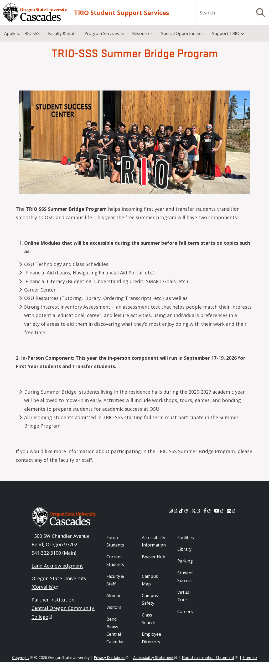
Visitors (113, 607)
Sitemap (249, 657)
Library (184, 549)
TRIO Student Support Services (121, 12)
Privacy (109, 657)
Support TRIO (225, 33)
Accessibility (153, 657)
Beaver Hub (153, 557)
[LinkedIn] (231, 511)
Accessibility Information (154, 541)
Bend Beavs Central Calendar (115, 630)
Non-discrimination (208, 657)
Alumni (113, 595)
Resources (142, 33)
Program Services (101, 33)
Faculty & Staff (62, 33)
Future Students (115, 541)
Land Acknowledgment (57, 566)
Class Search (148, 618)
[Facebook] (207, 511)
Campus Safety (150, 599)
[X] (196, 511)
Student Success (185, 576)
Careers (185, 611)
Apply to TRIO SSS (22, 33)
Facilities (185, 537)
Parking (185, 561)
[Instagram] (173, 511)
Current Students (115, 560)
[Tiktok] (183, 511)
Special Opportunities (182, 33)
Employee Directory (151, 638)
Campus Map (150, 580)
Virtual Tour (183, 596)
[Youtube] (219, 511)
